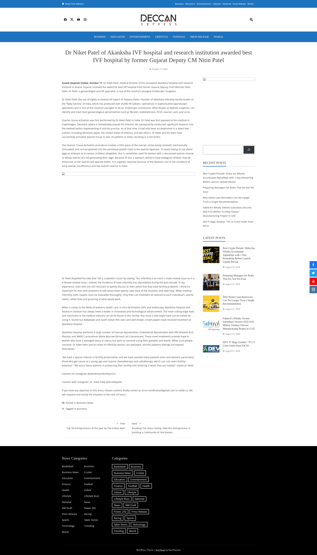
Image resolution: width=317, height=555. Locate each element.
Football (88, 484)
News (87, 502)
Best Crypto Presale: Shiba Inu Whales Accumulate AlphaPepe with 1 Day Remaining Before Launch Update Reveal (228, 177)
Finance (66, 484)
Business (179, 3)
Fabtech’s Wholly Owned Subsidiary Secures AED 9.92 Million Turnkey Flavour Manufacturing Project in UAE (227, 211)
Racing (88, 514)
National (227, 3)
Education (190, 3)
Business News (85, 402)
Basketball (67, 466)
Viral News (160, 550)
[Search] (249, 150)
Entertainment (204, 3)
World (250, 3)
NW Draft (67, 508)
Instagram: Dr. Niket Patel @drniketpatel (99, 382)
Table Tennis (91, 520)
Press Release (239, 3)
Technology (68, 525)
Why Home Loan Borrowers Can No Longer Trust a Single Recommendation (238, 300)
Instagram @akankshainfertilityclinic (96, 373)
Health (65, 490)
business (82, 408)
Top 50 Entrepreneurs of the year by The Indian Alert (96, 426)
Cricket (88, 472)
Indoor (87, 490)
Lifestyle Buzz (91, 496)
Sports (65, 520)
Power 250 (90, 508)
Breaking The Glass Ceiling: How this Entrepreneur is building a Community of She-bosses (161, 428)
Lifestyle (217, 3)
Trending (89, 525)
